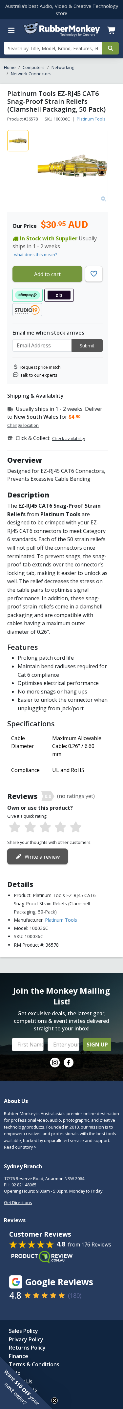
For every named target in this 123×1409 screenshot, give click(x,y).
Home (10, 67)
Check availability (68, 438)
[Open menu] (11, 30)
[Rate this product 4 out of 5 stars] (60, 827)
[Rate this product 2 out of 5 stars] (29, 827)
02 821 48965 (23, 1185)
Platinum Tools (91, 119)
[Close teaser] (54, 1400)
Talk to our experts (38, 375)
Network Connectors (31, 74)
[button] (26, 1382)
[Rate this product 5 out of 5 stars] (75, 827)
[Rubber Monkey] (61, 34)
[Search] (110, 48)
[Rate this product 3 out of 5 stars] (45, 827)
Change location (23, 425)
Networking (62, 67)
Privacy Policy (26, 1339)
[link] (55, 1063)
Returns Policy (27, 1347)
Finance (18, 1356)
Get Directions (18, 1202)
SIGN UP (97, 1044)
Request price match (40, 367)
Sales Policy (23, 1330)
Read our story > (20, 1147)
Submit (87, 345)
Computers (34, 67)
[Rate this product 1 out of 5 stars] (14, 827)
